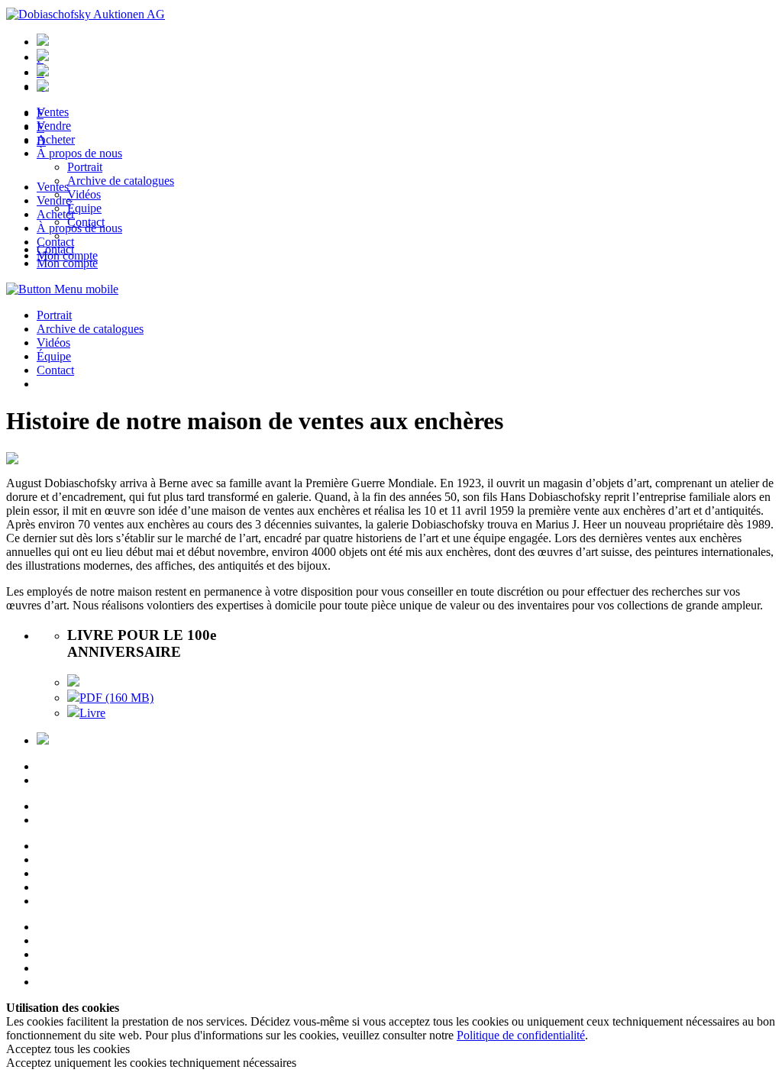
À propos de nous (79, 227)
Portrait (54, 315)
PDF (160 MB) (116, 697)
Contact (55, 241)
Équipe (54, 356)
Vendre (54, 200)
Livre (92, 712)
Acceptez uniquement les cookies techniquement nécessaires (151, 1062)
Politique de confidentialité (521, 1035)
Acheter (56, 214)
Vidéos (53, 342)
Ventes (53, 186)
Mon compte (67, 255)
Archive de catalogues (90, 328)
